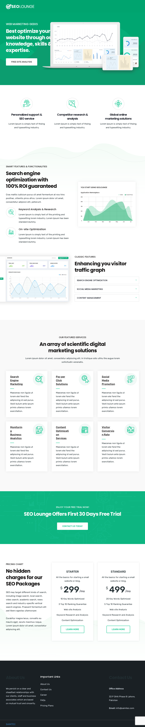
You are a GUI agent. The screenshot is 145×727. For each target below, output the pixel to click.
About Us (45, 684)
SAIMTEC (11, 724)
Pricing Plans (47, 705)
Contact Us (46, 689)
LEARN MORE (72, 629)
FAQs (42, 700)
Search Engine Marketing (16, 380)
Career (43, 695)
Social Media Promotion (108, 380)
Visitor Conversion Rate (108, 431)
